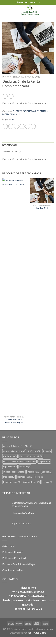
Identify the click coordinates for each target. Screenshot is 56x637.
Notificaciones (24, 477)
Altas (28, 446)
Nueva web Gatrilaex (23, 513)
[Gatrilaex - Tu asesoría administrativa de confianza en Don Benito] (29, 10)
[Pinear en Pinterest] (27, 126)
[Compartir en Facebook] (10, 126)
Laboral (46, 471)
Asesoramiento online (14, 451)
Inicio (5, 76)
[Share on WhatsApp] (5, 126)
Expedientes (10, 466)
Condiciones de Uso (12, 570)
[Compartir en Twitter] (16, 126)
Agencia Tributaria (12, 446)
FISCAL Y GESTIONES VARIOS (26, 111)
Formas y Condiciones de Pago (18, 564)
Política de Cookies (12, 551)
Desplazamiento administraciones (19, 461)
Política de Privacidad (14, 557)
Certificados (10, 456)
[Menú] (4, 10)
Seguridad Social (31, 482)
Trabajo (47, 482)
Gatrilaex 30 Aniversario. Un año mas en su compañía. (31, 504)
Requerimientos (11, 482)
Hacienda (24, 466)
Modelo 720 (42, 208)
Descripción (9, 145)
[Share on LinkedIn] (33, 126)
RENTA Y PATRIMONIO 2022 (26, 76)
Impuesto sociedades (14, 471)
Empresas (44, 461)
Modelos (9, 477)
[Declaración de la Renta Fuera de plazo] (14, 296)
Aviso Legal (8, 545)
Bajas (47, 451)
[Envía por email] (22, 126)
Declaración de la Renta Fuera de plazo (14, 421)
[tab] (28, 145)
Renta (13, 119)
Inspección (33, 471)
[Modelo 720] (42, 190)
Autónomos (34, 451)
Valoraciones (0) (11, 151)
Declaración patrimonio (30, 456)
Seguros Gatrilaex (21, 523)
